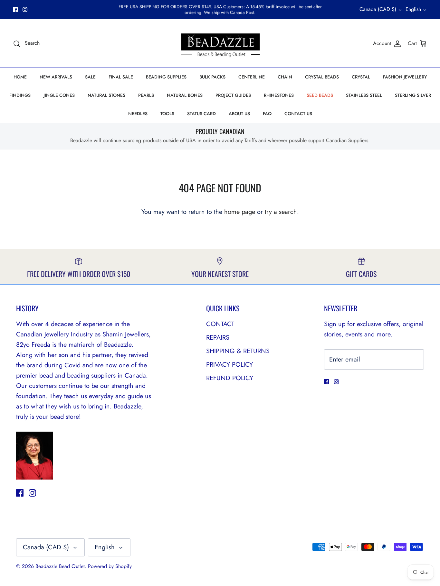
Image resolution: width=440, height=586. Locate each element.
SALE (90, 77)
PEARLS (146, 95)
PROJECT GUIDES (233, 95)
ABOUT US (239, 113)
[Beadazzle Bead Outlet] (220, 43)
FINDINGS (20, 95)
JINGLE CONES (59, 95)
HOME (20, 77)
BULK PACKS (212, 77)
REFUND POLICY (229, 378)
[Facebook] (15, 9)
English (413, 9)
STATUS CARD (201, 113)
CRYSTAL (361, 77)
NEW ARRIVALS (56, 77)
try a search (281, 211)
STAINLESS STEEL (364, 95)
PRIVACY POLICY (229, 364)
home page (239, 211)
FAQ (267, 113)
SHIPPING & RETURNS (238, 351)
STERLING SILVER (413, 95)
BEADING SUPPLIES (166, 77)
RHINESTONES (279, 95)
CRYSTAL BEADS (322, 77)
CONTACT (220, 324)
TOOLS (167, 113)
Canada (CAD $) (377, 9)
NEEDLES (138, 113)
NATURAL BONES (185, 95)
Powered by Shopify (110, 566)
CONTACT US (298, 113)
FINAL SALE (121, 77)
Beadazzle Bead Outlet (60, 566)
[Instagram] (25, 9)
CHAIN (285, 77)
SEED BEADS (320, 95)
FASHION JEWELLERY (405, 77)
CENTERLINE (251, 77)
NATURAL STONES (106, 95)
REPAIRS (217, 337)
